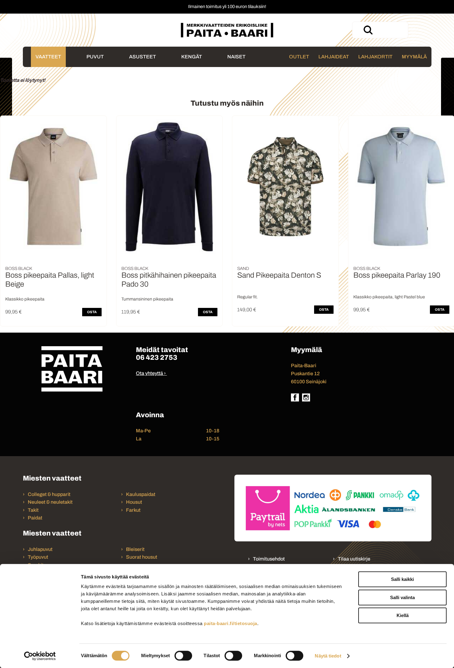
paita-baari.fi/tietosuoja (230, 623)
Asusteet (142, 56)
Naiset (236, 56)
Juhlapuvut (40, 549)
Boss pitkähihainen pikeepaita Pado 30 (168, 279)
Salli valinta (402, 597)
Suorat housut (141, 557)
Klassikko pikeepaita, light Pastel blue (389, 297)
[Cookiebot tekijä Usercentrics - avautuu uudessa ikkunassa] (40, 656)
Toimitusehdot (269, 558)
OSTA (92, 312)
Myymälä (414, 56)
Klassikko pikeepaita (24, 299)
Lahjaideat (333, 56)
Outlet (299, 56)
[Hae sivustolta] (368, 30)
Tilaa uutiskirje (354, 558)
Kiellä (403, 615)
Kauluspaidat (140, 494)
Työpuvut (38, 557)
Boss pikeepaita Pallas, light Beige (49, 279)
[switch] (183, 656)
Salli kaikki (402, 579)
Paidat (35, 517)
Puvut (95, 56)
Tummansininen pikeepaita (147, 299)
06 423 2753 (156, 357)
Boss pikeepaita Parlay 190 (396, 275)
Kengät (191, 56)
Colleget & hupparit (49, 494)
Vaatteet (48, 56)
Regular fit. (247, 297)
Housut (134, 502)
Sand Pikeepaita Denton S (279, 275)
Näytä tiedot (328, 655)
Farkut (133, 510)
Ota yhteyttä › (151, 373)
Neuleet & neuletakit (50, 502)
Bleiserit (135, 549)
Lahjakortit (375, 56)
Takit (33, 510)
